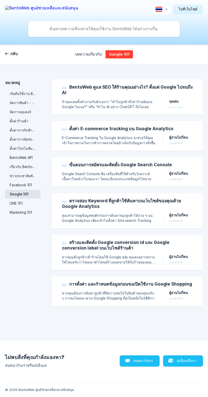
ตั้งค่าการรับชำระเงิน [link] (25, 130)
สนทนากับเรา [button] (143, 361)
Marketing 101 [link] (21, 212)
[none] (41, 9)
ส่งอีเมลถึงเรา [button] (186, 361)
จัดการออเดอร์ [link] (20, 112)
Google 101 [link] (19, 194)
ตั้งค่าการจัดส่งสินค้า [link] (25, 139)
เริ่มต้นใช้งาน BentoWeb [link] (25, 94)
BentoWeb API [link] (21, 158)
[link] (127, 96)
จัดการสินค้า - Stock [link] (25, 103)
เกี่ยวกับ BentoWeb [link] (24, 167)
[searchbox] (104, 29)
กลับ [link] (14, 53)
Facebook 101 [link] (21, 185)
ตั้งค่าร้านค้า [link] (19, 121)
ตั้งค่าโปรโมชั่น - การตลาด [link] (25, 148)
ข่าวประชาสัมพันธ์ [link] (23, 176)
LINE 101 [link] (16, 203)
